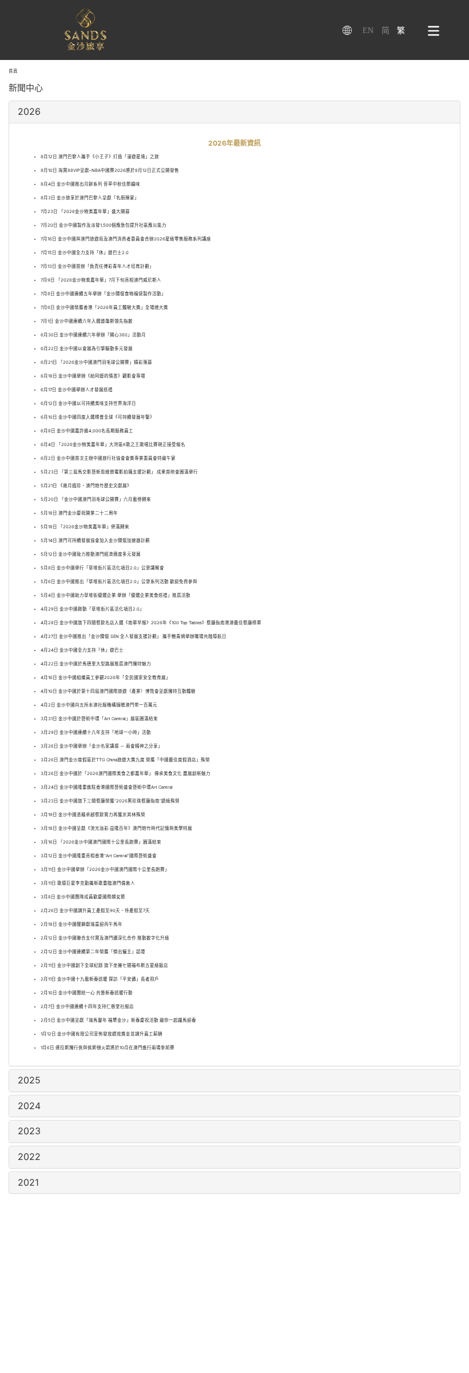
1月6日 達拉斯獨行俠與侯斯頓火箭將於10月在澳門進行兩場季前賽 (107, 1047)
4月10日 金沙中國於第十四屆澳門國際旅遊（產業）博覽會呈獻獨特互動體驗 (118, 691)
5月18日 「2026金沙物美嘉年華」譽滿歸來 (85, 526)
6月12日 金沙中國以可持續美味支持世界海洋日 (88, 403)
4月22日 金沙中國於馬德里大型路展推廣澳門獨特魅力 (96, 664)
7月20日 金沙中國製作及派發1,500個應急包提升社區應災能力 (103, 225)
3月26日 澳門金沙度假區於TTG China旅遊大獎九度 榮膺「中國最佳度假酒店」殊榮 (125, 759)
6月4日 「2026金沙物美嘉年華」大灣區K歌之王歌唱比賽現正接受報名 (113, 444)
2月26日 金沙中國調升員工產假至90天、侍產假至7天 (95, 910)
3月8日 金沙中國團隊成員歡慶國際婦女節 (83, 897)
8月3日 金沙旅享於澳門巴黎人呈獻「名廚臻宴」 (90, 197)
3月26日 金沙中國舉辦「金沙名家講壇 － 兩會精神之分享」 (101, 746)
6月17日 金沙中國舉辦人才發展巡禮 (77, 389)
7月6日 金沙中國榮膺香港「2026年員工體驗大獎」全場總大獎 (104, 307)
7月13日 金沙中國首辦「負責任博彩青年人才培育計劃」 (97, 266)
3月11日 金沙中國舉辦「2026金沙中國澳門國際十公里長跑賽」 (105, 869)
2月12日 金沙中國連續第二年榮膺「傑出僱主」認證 (93, 951)
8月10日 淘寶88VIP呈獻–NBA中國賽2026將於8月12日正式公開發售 (110, 170)
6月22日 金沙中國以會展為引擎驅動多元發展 (87, 348)
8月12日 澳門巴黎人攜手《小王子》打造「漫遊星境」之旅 (100, 156)
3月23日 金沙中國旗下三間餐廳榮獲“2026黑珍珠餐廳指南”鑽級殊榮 (110, 801)
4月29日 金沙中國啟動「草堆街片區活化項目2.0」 (92, 609)
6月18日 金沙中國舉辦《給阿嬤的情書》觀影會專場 (93, 376)
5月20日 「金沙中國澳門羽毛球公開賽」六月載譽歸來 (96, 499)
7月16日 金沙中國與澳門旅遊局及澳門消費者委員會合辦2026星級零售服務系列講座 (126, 239)
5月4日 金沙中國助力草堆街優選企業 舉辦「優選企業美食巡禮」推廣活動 (115, 595)
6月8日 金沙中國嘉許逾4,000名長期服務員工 (87, 430)
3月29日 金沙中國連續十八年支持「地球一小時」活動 (96, 732)
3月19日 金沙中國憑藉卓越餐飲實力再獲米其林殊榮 (93, 814)
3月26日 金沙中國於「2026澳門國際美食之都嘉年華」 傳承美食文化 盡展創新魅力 (125, 773)
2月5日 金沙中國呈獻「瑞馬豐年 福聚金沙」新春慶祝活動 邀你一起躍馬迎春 (118, 1020)
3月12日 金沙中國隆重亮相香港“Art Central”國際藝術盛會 (99, 855)
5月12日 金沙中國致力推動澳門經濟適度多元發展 (91, 554)
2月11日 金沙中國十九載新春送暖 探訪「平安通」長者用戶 (100, 979)
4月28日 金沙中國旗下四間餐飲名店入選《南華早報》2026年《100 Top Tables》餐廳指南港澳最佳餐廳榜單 (151, 622)
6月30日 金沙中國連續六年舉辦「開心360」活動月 (93, 335)
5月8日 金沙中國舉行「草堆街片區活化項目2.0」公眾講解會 (102, 568)
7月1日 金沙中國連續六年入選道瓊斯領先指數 (87, 321)
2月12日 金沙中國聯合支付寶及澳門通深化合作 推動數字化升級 (105, 938)
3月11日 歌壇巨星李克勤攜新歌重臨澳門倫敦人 (88, 883)
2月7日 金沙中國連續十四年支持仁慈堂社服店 (87, 1006)
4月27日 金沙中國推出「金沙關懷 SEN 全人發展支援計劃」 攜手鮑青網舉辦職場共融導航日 (133, 636)
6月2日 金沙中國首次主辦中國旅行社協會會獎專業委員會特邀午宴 (108, 458)
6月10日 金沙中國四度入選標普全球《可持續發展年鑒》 (97, 417)
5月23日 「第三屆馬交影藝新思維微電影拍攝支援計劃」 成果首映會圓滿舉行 (119, 472)
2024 (29, 1105)
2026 (29, 111)
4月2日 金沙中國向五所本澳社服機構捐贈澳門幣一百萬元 (99, 705)
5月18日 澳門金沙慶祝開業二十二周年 (79, 513)
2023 (29, 1131)
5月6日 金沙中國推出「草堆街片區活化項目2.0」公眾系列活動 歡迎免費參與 (119, 581)
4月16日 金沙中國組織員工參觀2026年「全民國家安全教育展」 (105, 677)
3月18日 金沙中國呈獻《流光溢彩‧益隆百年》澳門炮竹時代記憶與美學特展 (116, 828)
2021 (28, 1182)
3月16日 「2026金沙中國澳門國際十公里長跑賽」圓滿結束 (101, 842)
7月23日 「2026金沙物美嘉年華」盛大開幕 (85, 211)
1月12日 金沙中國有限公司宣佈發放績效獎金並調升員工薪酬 (101, 1034)
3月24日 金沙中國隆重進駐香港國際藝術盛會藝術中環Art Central (107, 787)
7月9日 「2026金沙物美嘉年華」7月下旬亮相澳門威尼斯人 (101, 280)
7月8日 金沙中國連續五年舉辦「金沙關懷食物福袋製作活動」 (103, 293)
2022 (29, 1156)
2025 (29, 1080)
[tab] (234, 112)
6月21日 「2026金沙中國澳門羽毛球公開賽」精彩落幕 (96, 362)
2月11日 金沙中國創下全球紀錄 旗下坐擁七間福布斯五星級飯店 (104, 965)
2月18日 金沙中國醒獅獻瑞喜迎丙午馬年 (81, 924)
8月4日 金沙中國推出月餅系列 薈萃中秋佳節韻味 (90, 184)
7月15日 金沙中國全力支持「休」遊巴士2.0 (85, 252)
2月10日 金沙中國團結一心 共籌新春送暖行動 (87, 992)
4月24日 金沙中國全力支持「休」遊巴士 (82, 650)
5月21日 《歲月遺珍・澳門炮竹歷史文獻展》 (86, 485)
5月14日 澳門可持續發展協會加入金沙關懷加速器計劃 (95, 540)
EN (368, 30)
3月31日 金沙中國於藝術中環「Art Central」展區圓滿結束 (99, 718)
